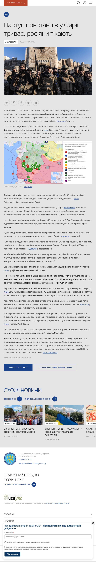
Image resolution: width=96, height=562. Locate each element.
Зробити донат (18, 367)
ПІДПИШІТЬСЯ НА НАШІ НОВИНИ (55, 367)
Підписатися (12, 554)
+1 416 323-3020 (25, 459)
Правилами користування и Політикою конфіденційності (53, 547)
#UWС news (10, 42)
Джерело (27, 186)
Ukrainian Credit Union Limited (57, 503)
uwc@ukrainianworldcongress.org (32, 463)
